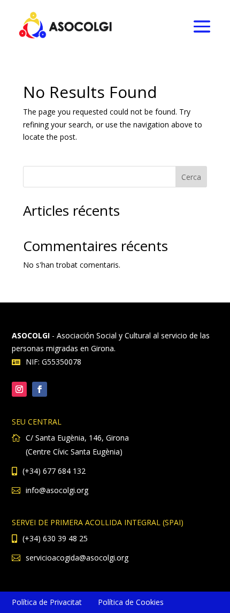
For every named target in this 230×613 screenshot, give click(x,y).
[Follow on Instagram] (19, 389)
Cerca (191, 177)
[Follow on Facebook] (39, 389)
